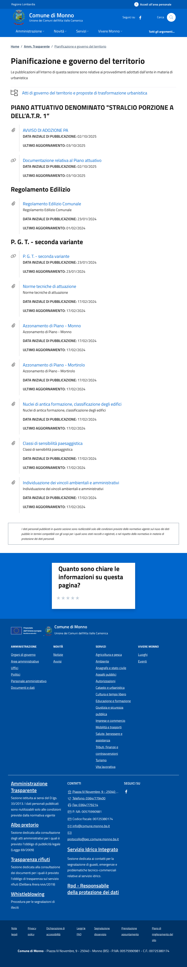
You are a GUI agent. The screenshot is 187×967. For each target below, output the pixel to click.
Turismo (101, 760)
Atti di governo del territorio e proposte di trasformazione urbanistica (84, 93)
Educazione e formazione (113, 700)
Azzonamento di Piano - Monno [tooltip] (52, 325)
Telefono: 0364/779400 (88, 798)
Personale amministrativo (29, 681)
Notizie (58, 654)
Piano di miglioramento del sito (162, 934)
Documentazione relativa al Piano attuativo (64, 160)
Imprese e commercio (110, 720)
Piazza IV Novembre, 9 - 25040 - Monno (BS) (95, 791)
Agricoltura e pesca (109, 654)
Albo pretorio (25, 824)
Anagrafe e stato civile (111, 667)
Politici (15, 674)
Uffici (14, 667)
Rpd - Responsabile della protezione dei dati (93, 889)
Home (15, 46)
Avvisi (57, 661)
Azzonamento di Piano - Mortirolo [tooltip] (54, 365)
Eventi (142, 661)
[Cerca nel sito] (171, 17)
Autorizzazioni (105, 681)
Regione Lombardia (23, 4)
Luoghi (143, 654)
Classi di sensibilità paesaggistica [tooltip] (53, 443)
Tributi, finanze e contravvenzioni (107, 750)
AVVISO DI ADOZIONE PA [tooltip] (45, 130)
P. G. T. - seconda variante (48, 256)
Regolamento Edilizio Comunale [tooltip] (52, 203)
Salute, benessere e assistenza (109, 737)
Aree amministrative (25, 661)
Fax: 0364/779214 (85, 804)
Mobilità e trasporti (109, 727)
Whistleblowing (27, 894)
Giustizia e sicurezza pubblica (109, 710)
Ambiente (102, 661)
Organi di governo (23, 654)
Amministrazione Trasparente (29, 787)
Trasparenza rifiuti (30, 859)
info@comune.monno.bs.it (91, 826)
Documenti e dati (23, 687)
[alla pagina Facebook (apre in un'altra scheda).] (138, 17)
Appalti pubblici (106, 674)
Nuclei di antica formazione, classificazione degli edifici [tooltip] (72, 404)
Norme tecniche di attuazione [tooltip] (49, 286)
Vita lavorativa (105, 766)
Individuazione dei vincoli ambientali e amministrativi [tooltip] (71, 482)
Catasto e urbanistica (110, 687)
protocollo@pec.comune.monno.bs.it (93, 839)
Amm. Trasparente (37, 46)
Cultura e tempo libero (111, 694)
